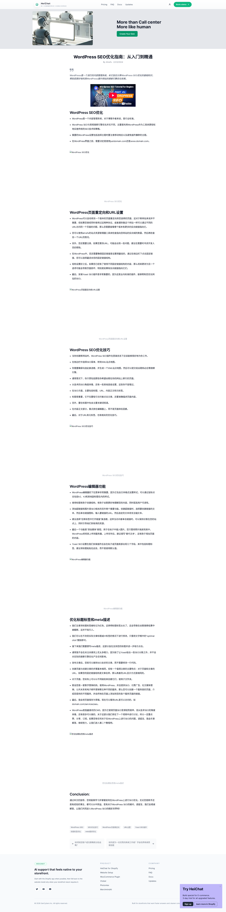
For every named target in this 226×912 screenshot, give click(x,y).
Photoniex (104, 885)
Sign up (188, 904)
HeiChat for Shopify (109, 868)
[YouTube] (43, 889)
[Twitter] (37, 889)
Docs (119, 4)
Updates (129, 4)
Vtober (103, 881)
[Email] (50, 889)
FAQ (112, 4)
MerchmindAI (106, 889)
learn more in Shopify (205, 904)
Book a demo (181, 4)
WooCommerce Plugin (110, 877)
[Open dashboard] (169, 4)
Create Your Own (127, 34)
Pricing (104, 4)
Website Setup (106, 872)
